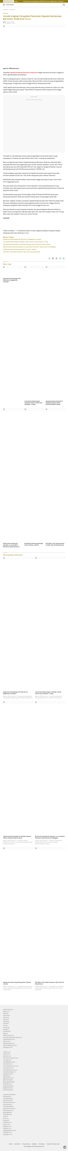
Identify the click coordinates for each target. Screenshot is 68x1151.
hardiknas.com (7, 1122)
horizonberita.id (7, 1104)
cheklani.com (7, 1052)
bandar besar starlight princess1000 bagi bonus (16, 999)
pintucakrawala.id (8, 1090)
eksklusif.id (6, 1021)
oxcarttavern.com (8, 1068)
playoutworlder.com (9, 1043)
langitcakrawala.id (8, 1086)
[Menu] (4, 4)
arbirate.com (6, 1041)
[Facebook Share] (49, 258)
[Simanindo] (10, 5)
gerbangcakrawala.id (9, 1082)
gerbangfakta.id (7, 1112)
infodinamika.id (7, 1114)
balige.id (5, 1033)
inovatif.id (6, 1023)
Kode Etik (17, 1144)
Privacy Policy (26, 1144)
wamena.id (6, 1027)
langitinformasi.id (8, 1088)
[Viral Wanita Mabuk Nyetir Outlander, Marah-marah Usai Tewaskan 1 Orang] (34, 333)
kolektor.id (6, 1011)
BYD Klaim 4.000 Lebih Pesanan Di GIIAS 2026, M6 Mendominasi (21, 252)
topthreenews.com (8, 1035)
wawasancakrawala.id (9, 1094)
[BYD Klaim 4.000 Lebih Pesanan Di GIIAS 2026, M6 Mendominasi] (55, 475)
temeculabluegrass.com (10, 1045)
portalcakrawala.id (8, 1106)
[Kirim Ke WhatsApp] (63, 258)
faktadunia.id (6, 1076)
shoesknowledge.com (9, 1072)
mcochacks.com (7, 1064)
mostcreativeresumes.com (10, 1066)
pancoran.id (6, 1015)
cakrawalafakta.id (8, 1098)
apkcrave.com (7, 1056)
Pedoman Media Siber (53, 1144)
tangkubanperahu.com (9, 1130)
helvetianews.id (7, 1084)
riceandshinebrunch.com (10, 1070)
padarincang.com (8, 1009)
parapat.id (6, 1029)
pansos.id (5, 1118)
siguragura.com (7, 1134)
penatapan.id (6, 1031)
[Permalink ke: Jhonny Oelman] (4, 22)
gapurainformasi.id (8, 1078)
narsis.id (5, 1116)
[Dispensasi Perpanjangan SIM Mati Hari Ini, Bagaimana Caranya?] (12, 271)
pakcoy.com (6, 1124)
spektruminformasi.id (9, 1108)
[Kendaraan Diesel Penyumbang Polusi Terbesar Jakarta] (34, 475)
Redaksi (34, 1144)
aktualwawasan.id (8, 1110)
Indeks (11, 1144)
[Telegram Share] (60, 258)
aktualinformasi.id (8, 1074)
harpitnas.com (7, 1126)
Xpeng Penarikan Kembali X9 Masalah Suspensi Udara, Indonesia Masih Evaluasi (26, 244)
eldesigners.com (7, 1047)
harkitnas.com (7, 1128)
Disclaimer (42, 1144)
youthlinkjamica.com (9, 1039)
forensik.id (6, 1120)
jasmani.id (6, 1017)
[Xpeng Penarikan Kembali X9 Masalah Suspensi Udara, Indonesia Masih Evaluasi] (55, 333)
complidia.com (7, 1060)
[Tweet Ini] (53, 258)
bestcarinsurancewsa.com (10, 1058)
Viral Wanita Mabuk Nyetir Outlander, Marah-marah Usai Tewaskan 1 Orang (25, 242)
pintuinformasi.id (8, 1100)
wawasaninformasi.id (9, 1102)
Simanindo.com (39, 1146)
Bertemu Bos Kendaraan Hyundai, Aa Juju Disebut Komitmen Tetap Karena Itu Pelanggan (29, 247)
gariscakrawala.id (8, 1080)
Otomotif (5, 13)
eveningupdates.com (9, 1062)
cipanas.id (6, 1019)
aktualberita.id (7, 1096)
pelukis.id (5, 1013)
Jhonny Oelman (10, 22)
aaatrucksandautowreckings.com (12, 1037)
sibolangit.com (7, 1132)
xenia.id (5, 1025)
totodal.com (6, 1054)
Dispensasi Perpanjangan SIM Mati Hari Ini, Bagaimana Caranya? (33, 1)
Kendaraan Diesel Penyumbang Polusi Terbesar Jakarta (19, 249)
